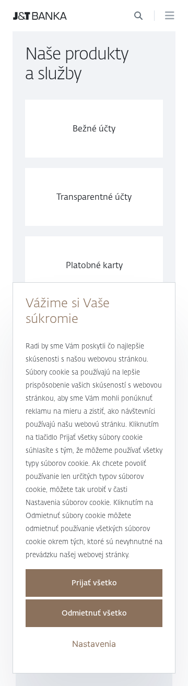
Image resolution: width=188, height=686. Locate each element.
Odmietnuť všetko (94, 613)
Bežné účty (94, 128)
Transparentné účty (94, 196)
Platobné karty (94, 265)
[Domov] (40, 15)
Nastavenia (94, 644)
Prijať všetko (94, 583)
